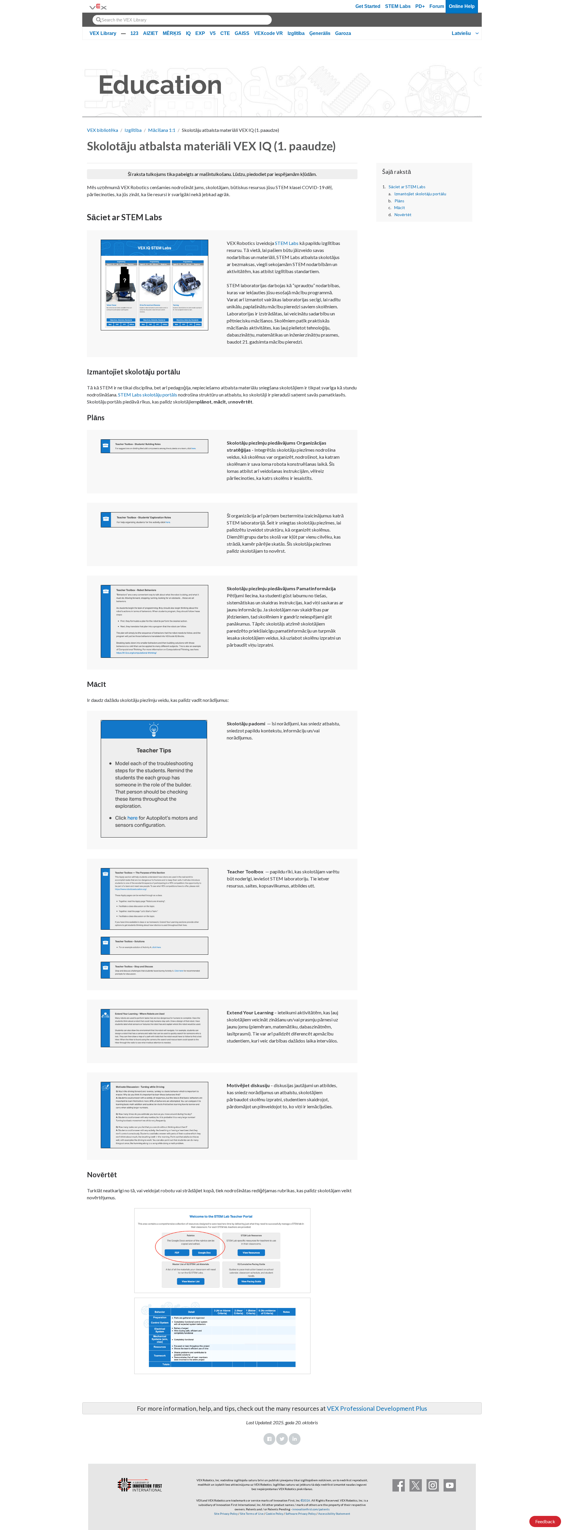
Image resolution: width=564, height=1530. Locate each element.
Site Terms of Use (251, 1513)
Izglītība (296, 33)
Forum (436, 6)
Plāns (399, 200)
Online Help (462, 6)
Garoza (343, 33)
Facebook (269, 1439)
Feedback (545, 1521)
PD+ (420, 6)
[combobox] (182, 20)
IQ (188, 33)
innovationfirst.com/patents (311, 1509)
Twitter (282, 1439)
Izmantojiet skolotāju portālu (420, 193)
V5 (213, 33)
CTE (225, 33)
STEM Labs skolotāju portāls (147, 394)
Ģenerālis (319, 33)
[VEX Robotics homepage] (98, 6)
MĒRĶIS (172, 33)
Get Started (367, 6)
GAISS (242, 33)
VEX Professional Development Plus (377, 1408)
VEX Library (103, 33)
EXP (200, 33)
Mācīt (399, 207)
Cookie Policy (274, 1513)
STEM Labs (398, 6)
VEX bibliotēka (102, 130)
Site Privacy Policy (226, 1513)
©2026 (305, 1500)
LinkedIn (295, 1439)
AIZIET (150, 33)
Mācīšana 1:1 (161, 130)
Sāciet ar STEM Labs (407, 186)
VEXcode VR (268, 33)
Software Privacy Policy (301, 1513)
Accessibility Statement (334, 1513)
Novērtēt (403, 214)
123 (134, 33)
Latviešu (461, 33)
